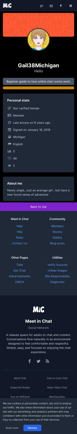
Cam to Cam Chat (57, 378)
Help (19, 226)
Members (57, 226)
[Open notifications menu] (60, 5)
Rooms (57, 232)
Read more (12, 427)
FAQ (19, 232)
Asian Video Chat (57, 387)
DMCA (19, 282)
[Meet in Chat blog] (47, 361)
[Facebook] (30, 361)
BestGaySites (57, 396)
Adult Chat (20, 378)
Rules (19, 237)
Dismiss (32, 427)
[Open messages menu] (51, 5)
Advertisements (19, 276)
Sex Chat (19, 270)
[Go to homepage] (38, 310)
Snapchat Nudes (20, 387)
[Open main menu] (70, 5)
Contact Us (19, 243)
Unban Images (57, 270)
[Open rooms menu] (41, 5)
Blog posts (57, 243)
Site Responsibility (57, 276)
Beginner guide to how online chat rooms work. (38, 81)
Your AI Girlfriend (20, 396)
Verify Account (57, 264)
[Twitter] (38, 361)
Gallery (57, 237)
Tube (19, 264)
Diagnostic (57, 282)
